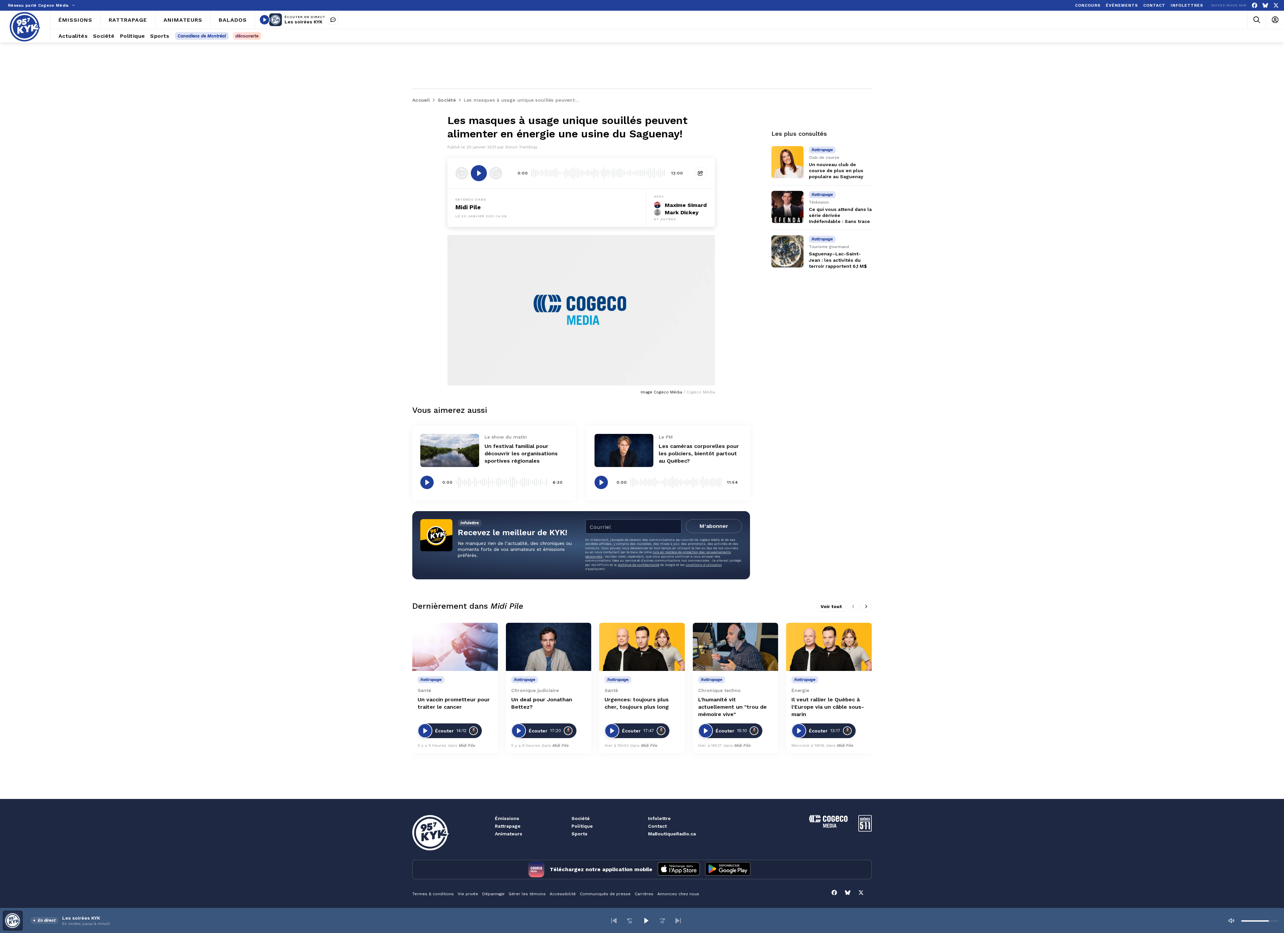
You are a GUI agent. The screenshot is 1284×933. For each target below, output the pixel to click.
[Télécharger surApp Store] (679, 869)
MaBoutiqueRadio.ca (672, 833)
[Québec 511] (865, 830)
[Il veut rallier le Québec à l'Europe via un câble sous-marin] (829, 647)
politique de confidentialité (638, 565)
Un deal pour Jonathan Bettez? (541, 703)
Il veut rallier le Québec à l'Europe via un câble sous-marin (827, 706)
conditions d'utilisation (704, 565)
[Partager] (700, 173)
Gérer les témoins (527, 894)
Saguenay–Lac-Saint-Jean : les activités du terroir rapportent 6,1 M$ (838, 259)
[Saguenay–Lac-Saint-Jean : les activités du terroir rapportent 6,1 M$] (787, 251)
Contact (657, 826)
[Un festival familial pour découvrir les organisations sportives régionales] (449, 450)
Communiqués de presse (605, 894)
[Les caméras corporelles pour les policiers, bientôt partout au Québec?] (624, 450)
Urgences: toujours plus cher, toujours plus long (637, 703)
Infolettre (659, 818)
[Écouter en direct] (264, 19)
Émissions (507, 818)
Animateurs (508, 833)
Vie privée (468, 894)
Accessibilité (563, 894)
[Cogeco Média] (828, 826)
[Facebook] (1254, 5)
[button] (614, 920)
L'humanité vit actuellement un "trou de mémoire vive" (732, 706)
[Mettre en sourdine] (1231, 920)
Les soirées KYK (303, 21)
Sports (579, 833)
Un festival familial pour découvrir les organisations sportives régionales (521, 453)
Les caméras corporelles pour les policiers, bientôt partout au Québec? (699, 453)
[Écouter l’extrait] (479, 173)
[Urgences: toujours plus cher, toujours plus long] (642, 647)
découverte (246, 35)
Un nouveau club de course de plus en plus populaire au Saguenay (836, 170)
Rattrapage (508, 826)
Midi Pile (468, 207)
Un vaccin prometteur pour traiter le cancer (454, 703)
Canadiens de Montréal (202, 35)
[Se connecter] (1275, 20)
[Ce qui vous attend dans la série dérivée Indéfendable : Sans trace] (787, 207)
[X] (1276, 5)
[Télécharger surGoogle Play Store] (727, 869)
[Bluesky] (1265, 5)
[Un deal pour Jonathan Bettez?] (549, 647)
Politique (582, 826)
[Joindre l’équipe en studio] (333, 20)
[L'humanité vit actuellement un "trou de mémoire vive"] (735, 647)
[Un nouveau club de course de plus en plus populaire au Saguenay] (787, 162)
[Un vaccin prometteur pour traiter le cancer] (455, 647)
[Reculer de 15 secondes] (461, 173)
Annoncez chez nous (678, 894)
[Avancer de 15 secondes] (496, 173)
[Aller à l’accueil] (25, 26)
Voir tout (831, 606)
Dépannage (493, 894)
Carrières (644, 894)
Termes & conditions (433, 894)
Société (580, 818)
